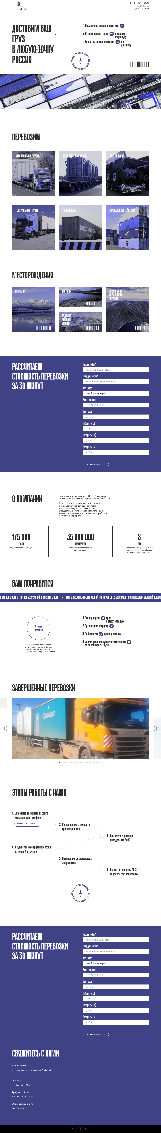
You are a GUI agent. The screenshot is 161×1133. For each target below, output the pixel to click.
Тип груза (87, 388)
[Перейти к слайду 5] (66, 762)
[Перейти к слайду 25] (101, 762)
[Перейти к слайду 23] (98, 762)
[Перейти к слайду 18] (89, 762)
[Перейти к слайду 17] (87, 762)
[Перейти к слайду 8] (71, 762)
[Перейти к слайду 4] (64, 762)
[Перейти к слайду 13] (80, 762)
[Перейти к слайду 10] (75, 762)
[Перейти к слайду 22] (96, 762)
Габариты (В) (89, 447)
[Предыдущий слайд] (6, 728)
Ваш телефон (89, 400)
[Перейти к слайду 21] (94, 762)
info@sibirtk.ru (143, 6)
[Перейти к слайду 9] (73, 762)
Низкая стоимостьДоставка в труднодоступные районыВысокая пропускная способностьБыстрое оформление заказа (33, 175)
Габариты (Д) (89, 423)
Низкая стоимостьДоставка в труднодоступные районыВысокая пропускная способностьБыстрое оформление (80, 175)
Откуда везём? (90, 376)
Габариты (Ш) (89, 435)
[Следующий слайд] (155, 728)
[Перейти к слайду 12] (78, 762)
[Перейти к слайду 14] (82, 762)
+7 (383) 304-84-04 (141, 9)
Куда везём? (89, 365)
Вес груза (87, 412)
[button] (38, 628)
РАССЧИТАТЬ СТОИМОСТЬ (27, 824)
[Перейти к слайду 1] (59, 762)
